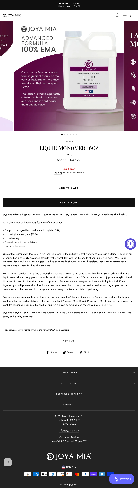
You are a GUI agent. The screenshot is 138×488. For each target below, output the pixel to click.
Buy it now (69, 202)
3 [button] (68, 135)
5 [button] (74, 135)
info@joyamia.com (69, 430)
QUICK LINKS (69, 372)
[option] (69, 5)
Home (68, 141)
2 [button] (65, 135)
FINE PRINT (69, 383)
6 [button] (77, 135)
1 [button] (62, 135)
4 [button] (71, 135)
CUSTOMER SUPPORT (69, 394)
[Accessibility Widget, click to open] (130, 244)
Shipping (58, 172)
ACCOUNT (69, 404)
